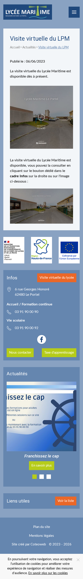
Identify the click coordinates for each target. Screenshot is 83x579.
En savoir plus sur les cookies (48, 573)
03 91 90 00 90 (26, 312)
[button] (74, 12)
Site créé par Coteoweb (29, 544)
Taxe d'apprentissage (59, 352)
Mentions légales (41, 535)
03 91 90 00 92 (26, 328)
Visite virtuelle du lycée (57, 277)
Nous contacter (20, 352)
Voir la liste (66, 501)
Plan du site (41, 527)
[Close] (78, 559)
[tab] (34, 476)
